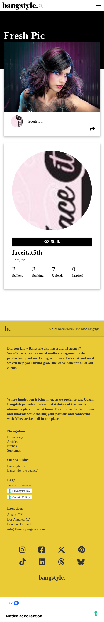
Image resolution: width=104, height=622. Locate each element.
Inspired (77, 275)
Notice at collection (24, 616)
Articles (12, 442)
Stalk (54, 241)
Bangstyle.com (17, 466)
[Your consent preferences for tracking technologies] (95, 613)
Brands (12, 446)
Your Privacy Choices (39, 603)
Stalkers (17, 275)
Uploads (57, 275)
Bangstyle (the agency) (22, 470)
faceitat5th (35, 121)
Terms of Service (19, 485)
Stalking (38, 275)
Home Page (15, 437)
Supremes (14, 450)
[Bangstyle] (20, 6)
